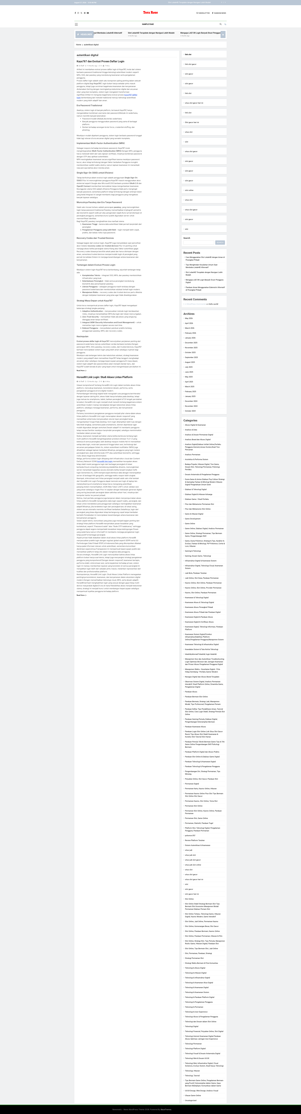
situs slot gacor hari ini (194, 103)
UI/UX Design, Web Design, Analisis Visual (201, 1091)
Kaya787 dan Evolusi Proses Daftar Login (100, 61)
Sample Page (148, 24)
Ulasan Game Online (193, 1095)
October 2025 (190, 352)
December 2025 (191, 343)
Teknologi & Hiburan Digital (195, 973)
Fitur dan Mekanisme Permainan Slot (199, 504)
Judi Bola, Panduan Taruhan (196, 573)
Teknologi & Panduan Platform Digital (199, 997)
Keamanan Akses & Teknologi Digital (199, 602)
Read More (81, 370)
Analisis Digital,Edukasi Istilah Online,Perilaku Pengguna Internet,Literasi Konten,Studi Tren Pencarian (203, 447)
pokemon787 (190, 835)
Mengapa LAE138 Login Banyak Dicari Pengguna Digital (189, 3)
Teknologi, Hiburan (192, 1071)
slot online (189, 190)
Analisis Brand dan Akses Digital (198, 439)
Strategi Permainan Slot (194, 958)
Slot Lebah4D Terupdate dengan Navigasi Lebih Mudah (105, 33)
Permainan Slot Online (193, 806)
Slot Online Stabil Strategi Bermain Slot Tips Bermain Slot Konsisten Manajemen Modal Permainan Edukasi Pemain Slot (202, 906)
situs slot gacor (191, 151)
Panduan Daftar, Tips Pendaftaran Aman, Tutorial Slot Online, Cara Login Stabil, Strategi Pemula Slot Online (205, 711)
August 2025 (190, 362)
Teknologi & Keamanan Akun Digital (199, 983)
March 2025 (189, 387)
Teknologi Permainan (193, 1044)
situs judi (188, 850)
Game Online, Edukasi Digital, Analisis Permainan (204, 528)
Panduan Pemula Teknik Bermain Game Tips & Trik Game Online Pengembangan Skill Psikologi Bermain (205, 744)
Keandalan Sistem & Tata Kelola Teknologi (201, 649)
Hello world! (213, 304)
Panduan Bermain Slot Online (196, 697)
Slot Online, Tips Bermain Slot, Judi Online (201, 948)
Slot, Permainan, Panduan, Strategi (198, 953)
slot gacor (189, 74)
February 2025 (190, 391)
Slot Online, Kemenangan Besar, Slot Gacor (202, 926)
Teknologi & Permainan (194, 1007)
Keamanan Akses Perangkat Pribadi (199, 607)
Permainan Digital (192, 784)
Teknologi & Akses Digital (195, 968)
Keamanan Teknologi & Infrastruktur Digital (202, 644)
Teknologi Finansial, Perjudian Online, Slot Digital (204, 1031)
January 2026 (190, 338)
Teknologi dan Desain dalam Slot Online (200, 1022)
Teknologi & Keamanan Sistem (197, 992)
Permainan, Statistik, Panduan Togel (199, 823)
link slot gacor (190, 64)
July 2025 (188, 367)
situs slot (188, 132)
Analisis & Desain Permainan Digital (199, 435)
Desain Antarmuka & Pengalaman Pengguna (202, 474)
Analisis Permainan (192, 455)
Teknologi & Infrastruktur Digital (197, 978)
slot (186, 142)
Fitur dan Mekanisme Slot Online (198, 509)
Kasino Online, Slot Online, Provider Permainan (203, 588)
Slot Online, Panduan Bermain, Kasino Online (202, 931)
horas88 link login (105, 461)
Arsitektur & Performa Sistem (196, 459)
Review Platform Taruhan (195, 840)
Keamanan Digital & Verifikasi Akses (199, 622)
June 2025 (189, 372)
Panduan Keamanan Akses (195, 727)
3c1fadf (81, 65)
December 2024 (191, 401)
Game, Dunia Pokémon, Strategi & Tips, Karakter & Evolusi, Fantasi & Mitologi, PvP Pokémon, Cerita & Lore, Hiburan (205, 543)
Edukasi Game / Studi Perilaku (197, 499)
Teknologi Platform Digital (195, 1049)
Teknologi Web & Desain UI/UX (197, 1058)
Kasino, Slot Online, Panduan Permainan (200, 593)
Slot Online (189, 899)
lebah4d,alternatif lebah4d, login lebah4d (200, 654)
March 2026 (189, 328)
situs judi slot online (193, 865)
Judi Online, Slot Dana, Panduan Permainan (202, 578)
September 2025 (191, 357)
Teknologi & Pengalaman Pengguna (199, 1002)
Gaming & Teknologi (193, 551)
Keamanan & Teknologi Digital (197, 598)
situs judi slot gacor (193, 860)
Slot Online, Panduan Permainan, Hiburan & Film (203, 936)
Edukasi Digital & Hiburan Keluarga (198, 494)
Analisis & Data (191, 430)
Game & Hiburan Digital (194, 514)
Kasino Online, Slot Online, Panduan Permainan (203, 583)
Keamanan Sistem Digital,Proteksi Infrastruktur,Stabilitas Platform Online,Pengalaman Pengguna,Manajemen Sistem (204, 637)
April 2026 (189, 323)
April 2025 (189, 382)
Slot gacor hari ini (192, 122)
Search (186, 238)
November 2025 (191, 348)
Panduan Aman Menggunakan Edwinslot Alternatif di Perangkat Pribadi (218, 33)
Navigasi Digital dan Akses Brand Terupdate (202, 677)
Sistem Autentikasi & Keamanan (197, 845)
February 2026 (190, 333)
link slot (188, 93)
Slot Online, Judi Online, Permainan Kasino (201, 921)
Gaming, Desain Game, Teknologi (198, 556)
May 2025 (189, 377)
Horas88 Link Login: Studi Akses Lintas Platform (105, 377)
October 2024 (190, 411)
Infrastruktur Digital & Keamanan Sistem (200, 561)
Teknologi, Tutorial (192, 1076)
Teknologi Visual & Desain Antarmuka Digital (202, 1053)
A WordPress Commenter (195, 304)
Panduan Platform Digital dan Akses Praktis (202, 752)
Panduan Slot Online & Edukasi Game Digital (202, 757)
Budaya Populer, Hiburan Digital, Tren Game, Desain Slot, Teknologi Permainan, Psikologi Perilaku (202, 467)
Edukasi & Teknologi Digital (196, 489)
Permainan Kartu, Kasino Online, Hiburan (201, 789)
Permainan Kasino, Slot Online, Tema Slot (201, 801)
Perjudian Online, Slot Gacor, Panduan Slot (201, 779)
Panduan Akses (191, 692)
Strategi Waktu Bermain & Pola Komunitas (201, 963)
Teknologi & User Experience (196, 1012)
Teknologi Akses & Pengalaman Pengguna (201, 1017)
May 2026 (189, 318)
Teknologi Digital (191, 1026)
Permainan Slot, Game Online (196, 818)
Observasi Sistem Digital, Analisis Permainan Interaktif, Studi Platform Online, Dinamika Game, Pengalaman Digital (204, 684)
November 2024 (191, 406)
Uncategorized (190, 1100)
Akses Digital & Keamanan (195, 425)
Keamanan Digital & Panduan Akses (199, 617)
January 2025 (190, 396)
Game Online (190, 524)
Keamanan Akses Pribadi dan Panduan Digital (203, 612)
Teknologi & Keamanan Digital (197, 987)
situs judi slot (190, 855)
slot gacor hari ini (192, 894)
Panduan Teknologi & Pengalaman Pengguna (202, 766)
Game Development (192, 519)
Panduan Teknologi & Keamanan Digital (200, 762)
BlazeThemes (166, 1109)
